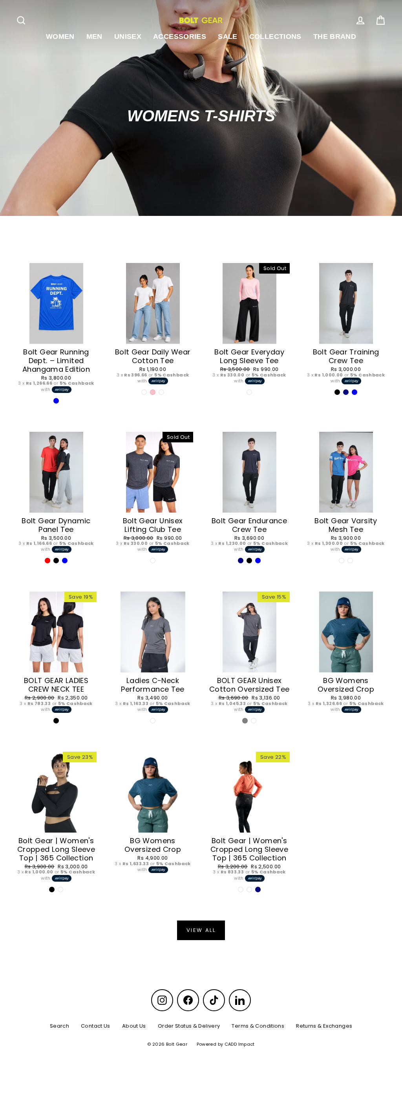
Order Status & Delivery (189, 1026)
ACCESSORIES (179, 36)
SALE (228, 36)
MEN (94, 36)
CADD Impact (240, 1044)
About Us (134, 1026)
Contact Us (95, 1026)
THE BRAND (334, 36)
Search (59, 1026)
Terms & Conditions (258, 1026)
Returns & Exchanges (324, 1026)
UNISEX (127, 36)
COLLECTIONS (275, 36)
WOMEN (60, 36)
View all (201, 930)
